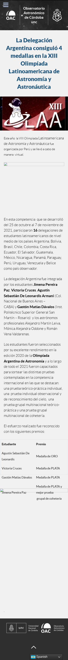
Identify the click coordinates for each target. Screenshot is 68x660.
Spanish (41, 656)
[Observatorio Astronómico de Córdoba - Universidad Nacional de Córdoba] (34, 628)
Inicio (34, 15)
